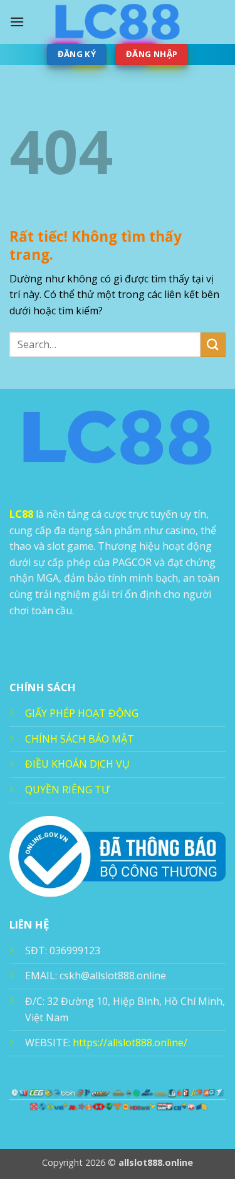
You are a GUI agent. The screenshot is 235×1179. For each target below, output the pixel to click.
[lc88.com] (117, 22)
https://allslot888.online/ (130, 1042)
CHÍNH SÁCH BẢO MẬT (79, 739)
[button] (16, 21)
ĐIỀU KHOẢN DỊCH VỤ (77, 764)
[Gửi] (213, 344)
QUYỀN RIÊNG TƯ (67, 789)
